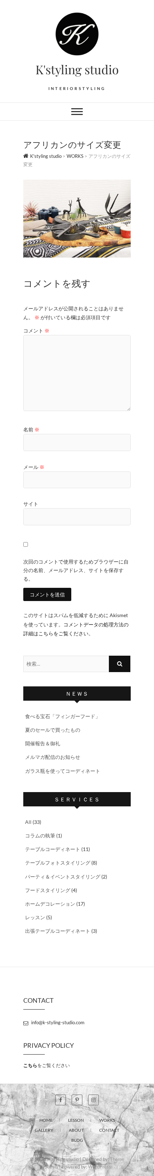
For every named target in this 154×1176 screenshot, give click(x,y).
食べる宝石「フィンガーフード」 (62, 716)
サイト (30, 504)
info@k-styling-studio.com (57, 1022)
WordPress (99, 1167)
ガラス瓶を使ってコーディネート (62, 771)
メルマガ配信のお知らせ (52, 757)
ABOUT (76, 1130)
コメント (36, 330)
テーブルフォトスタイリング (57, 863)
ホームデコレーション (50, 904)
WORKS (107, 1120)
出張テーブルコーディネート (57, 931)
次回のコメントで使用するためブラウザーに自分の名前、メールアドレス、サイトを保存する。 (76, 570)
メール (33, 467)
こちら (30, 1065)
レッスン (35, 917)
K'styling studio (77, 69)
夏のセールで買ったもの (52, 730)
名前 (31, 429)
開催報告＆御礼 (42, 743)
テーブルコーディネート (52, 849)
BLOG (77, 1140)
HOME (46, 1120)
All (28, 822)
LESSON (76, 1120)
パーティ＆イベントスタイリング (62, 877)
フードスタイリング (47, 890)
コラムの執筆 (40, 835)
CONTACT (109, 1130)
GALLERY (44, 1130)
